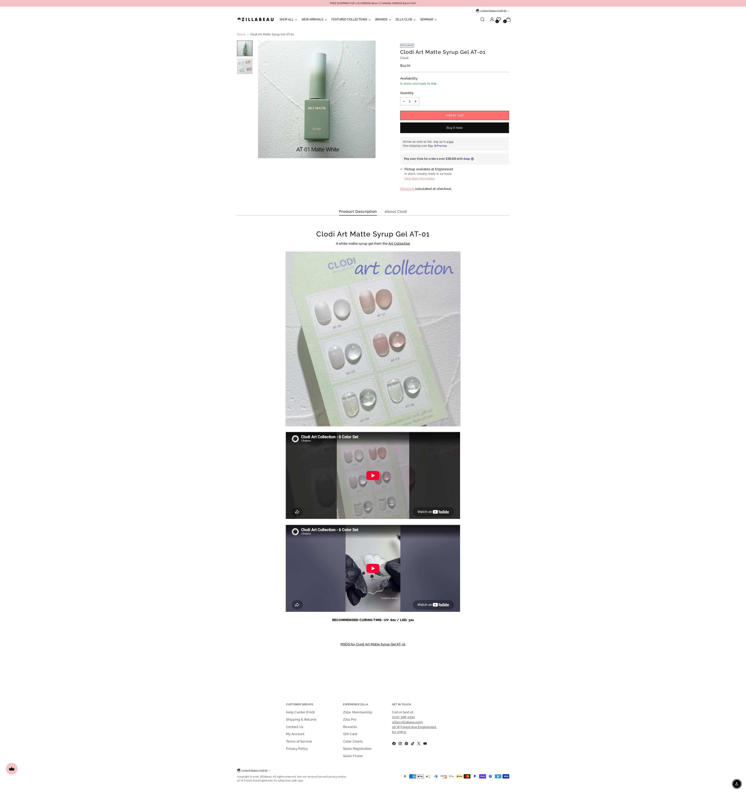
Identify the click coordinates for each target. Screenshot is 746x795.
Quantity (407, 93)
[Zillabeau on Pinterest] (406, 744)
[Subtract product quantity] (403, 101)
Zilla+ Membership (357, 712)
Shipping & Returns (301, 719)
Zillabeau (266, 776)
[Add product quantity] (415, 101)
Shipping (407, 189)
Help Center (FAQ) (300, 712)
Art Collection (399, 243)
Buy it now (454, 128)
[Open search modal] (482, 19)
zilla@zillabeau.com (407, 722)
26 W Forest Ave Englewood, (414, 727)
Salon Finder (353, 756)
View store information (419, 178)
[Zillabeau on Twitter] (419, 744)
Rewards (350, 727)
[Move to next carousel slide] (505, 677)
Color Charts (353, 741)
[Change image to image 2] (245, 66)
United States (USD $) (493, 11)
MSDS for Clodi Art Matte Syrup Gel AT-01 (373, 644)
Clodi (404, 58)
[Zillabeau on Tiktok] (413, 744)
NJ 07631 (399, 732)
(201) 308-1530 (403, 717)
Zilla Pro (349, 719)
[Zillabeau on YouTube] (425, 744)
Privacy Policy (297, 748)
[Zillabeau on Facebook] (394, 744)
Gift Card (350, 734)
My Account (295, 734)
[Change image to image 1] (245, 48)
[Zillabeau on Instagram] (400, 744)
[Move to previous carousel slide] (496, 677)
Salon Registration (357, 748)
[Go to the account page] (490, 19)
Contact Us (294, 727)
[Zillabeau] (255, 19)
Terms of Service (299, 741)
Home (241, 34)
